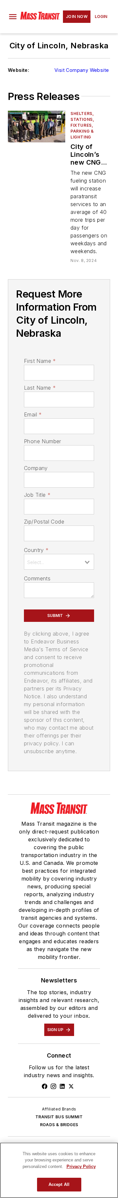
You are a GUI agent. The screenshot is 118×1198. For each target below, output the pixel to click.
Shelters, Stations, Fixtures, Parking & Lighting (82, 125)
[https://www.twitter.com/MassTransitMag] (71, 1086)
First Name (40, 361)
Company (36, 468)
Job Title (37, 495)
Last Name (40, 387)
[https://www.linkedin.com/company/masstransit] (62, 1086)
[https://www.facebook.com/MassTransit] (44, 1086)
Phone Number (42, 441)
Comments (37, 578)
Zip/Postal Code (44, 521)
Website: (18, 70)
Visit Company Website (81, 70)
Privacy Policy (81, 1166)
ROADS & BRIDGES (59, 1124)
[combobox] (59, 562)
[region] (59, 1170)
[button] (13, 17)
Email (33, 414)
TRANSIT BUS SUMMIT (59, 1116)
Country (36, 550)
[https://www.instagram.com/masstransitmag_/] (53, 1086)
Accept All (59, 1184)
